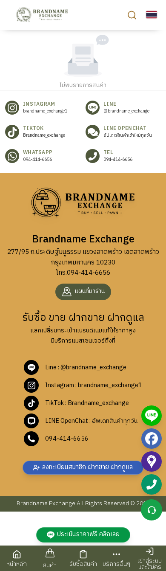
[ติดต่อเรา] (151, 509)
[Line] (151, 415)
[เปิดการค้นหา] (132, 14)
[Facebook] (151, 438)
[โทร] (151, 484)
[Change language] (151, 14)
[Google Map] (151, 461)
